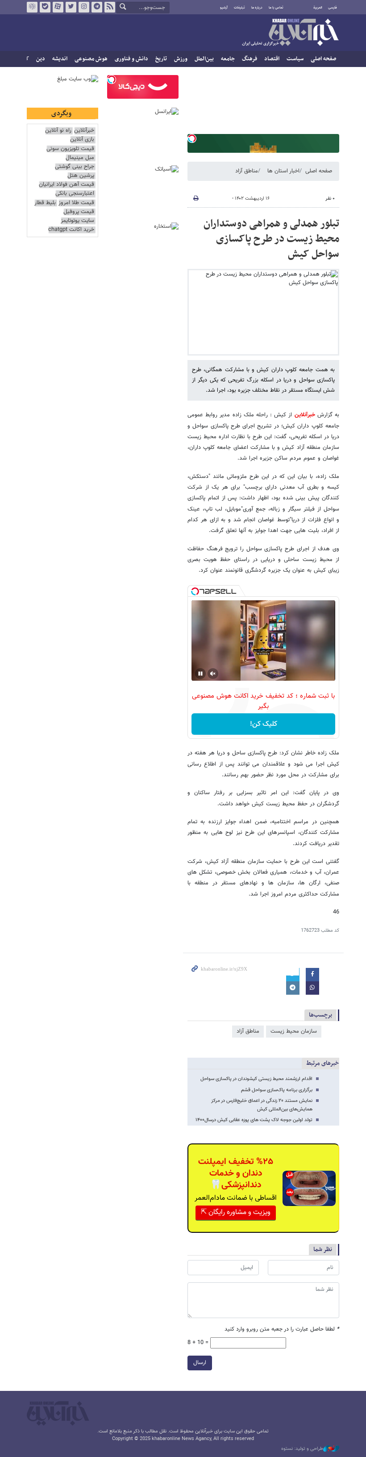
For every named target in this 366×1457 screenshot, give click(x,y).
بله (45, 7)
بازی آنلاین (82, 139)
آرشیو (224, 7)
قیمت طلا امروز (76, 203)
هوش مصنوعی (91, 59)
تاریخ (161, 59)
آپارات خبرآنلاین (58, 7)
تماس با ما (276, 7)
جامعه (228, 59)
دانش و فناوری (131, 59)
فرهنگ (249, 59)
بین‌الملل (204, 59)
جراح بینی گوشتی (74, 167)
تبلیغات (239, 7)
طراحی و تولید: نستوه (302, 1449)
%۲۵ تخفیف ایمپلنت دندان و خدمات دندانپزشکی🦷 (235, 1173)
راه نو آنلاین (58, 130)
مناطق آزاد (246, 171)
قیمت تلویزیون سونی (70, 149)
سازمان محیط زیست (293, 1031)
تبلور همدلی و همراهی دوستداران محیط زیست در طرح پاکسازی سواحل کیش (271, 239)
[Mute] (213, 673)
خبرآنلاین (290, 33)
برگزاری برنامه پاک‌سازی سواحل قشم (276, 1090)
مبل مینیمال (80, 158)
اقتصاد (271, 59)
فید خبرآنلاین (109, 7)
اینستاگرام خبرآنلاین (84, 7)
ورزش (180, 59)
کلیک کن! (263, 724)
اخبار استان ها (283, 171)
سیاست (295, 59)
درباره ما (256, 7)
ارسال (199, 1362)
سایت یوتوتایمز (77, 221)
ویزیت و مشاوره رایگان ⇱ (235, 1212)
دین (40, 59)
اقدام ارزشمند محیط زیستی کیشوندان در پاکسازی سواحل (256, 1079)
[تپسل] (191, 138)
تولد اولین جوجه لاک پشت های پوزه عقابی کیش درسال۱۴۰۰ (253, 1120)
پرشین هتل (80, 176)
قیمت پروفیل (78, 212)
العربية (317, 7)
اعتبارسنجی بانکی (74, 193)
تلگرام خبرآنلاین (97, 7)
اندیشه (59, 59)
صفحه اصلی (323, 59)
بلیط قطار (45, 203)
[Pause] (200, 673)
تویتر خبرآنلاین (71, 7)
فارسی (332, 7)
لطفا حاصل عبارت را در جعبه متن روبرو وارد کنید (282, 1329)
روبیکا (32, 7)
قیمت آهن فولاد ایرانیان (66, 184)
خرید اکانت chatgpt (71, 230)
